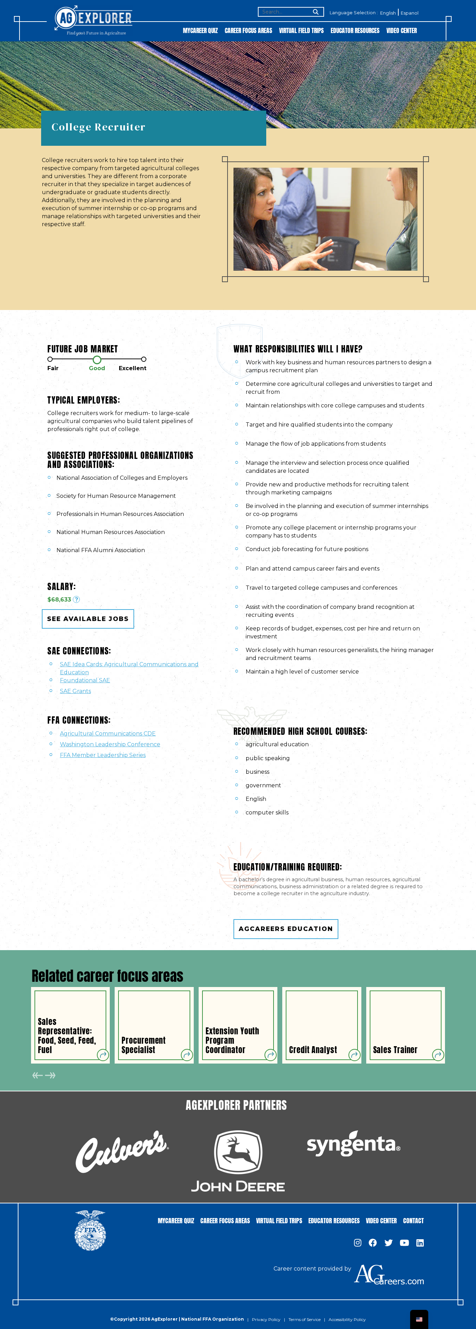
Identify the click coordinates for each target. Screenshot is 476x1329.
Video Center (401, 30)
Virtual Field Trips (301, 30)
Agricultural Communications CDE (108, 733)
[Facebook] (373, 1243)
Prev (38, 1075)
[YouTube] (404, 1243)
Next (50, 1075)
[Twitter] (388, 1243)
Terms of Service (305, 1319)
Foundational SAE (85, 680)
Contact (413, 1220)
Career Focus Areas (248, 30)
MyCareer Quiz (200, 30)
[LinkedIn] (420, 1243)
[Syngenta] (353, 1143)
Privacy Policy (266, 1319)
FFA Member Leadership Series (103, 755)
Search (315, 12)
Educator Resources (355, 30)
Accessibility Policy (347, 1319)
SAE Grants (75, 691)
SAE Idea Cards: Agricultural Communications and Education (129, 668)
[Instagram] (357, 1243)
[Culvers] (122, 1151)
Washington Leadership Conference (110, 744)
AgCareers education (286, 928)
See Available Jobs (88, 618)
